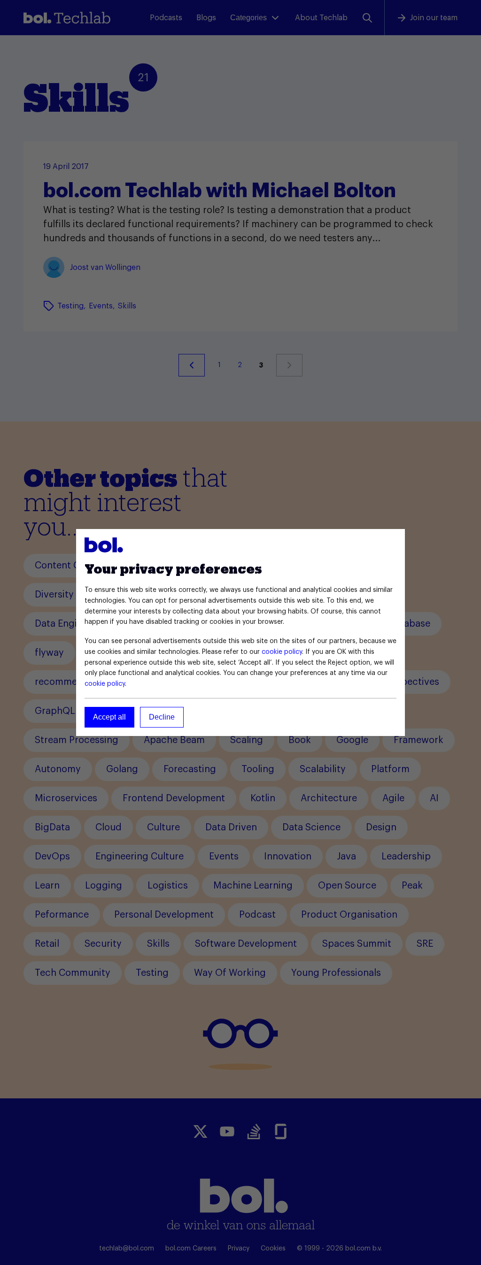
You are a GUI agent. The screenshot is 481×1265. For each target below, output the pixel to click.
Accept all (109, 717)
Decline (162, 717)
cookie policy (282, 652)
